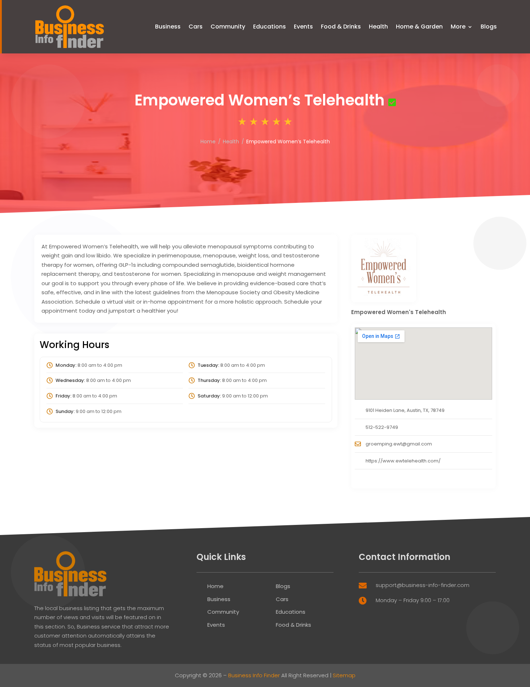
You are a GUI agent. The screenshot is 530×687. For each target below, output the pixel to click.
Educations (269, 26)
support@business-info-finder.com (422, 585)
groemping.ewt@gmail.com (399, 443)
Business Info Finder (254, 675)
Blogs (489, 26)
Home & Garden (419, 26)
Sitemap (344, 675)
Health (378, 26)
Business (168, 26)
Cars (196, 26)
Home (208, 141)
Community (228, 26)
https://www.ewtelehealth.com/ (403, 460)
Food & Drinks (341, 26)
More (458, 26)
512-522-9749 (382, 427)
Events (303, 26)
